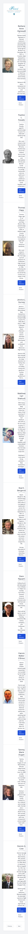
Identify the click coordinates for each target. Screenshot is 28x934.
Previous (10, 926)
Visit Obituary (21, 98)
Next (19, 926)
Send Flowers (21, 104)
